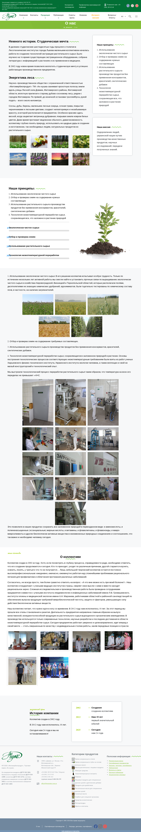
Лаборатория (113, 768)
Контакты (34, 15)
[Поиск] (130, 16)
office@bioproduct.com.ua (49, 783)
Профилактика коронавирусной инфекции (89, 6)
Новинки (83, 15)
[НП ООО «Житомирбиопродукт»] (9, 16)
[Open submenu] (24, 18)
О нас (38, 826)
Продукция (45, 15)
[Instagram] (132, 5)
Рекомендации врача (116, 761)
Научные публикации (116, 772)
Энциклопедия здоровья (117, 775)
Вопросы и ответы (115, 770)
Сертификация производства (119, 763)
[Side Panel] (136, 16)
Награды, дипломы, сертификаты (120, 765)
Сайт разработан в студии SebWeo (70, 831)
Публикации (58, 15)
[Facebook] (128, 5)
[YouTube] (136, 5)
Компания (23, 15)
